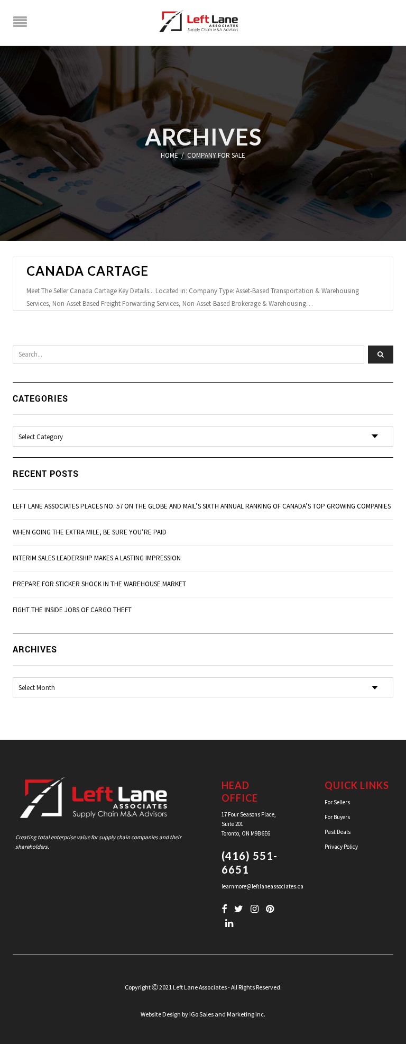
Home (169, 155)
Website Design (161, 1014)
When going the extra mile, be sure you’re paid (90, 532)
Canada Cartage (87, 270)
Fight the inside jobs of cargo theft (72, 609)
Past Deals (337, 832)
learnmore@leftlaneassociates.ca (262, 886)
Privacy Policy (341, 846)
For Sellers (337, 802)
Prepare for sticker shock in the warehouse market (99, 583)
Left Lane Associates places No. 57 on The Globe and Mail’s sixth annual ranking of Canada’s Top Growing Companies (202, 506)
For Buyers (337, 817)
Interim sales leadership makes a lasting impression (97, 557)
